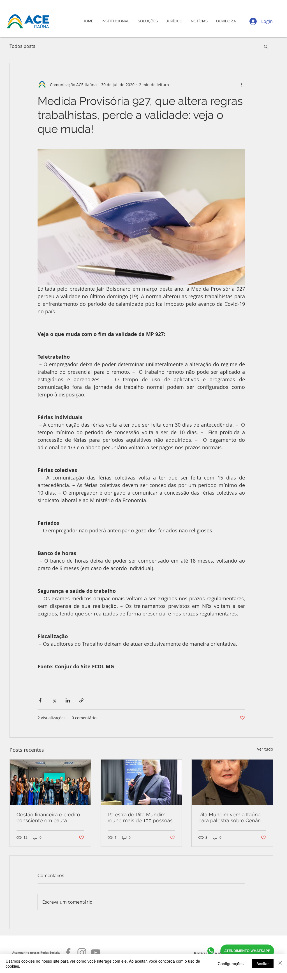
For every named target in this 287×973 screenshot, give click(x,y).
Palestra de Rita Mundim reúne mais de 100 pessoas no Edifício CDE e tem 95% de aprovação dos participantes (140, 817)
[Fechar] (280, 963)
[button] (266, 46)
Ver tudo (265, 749)
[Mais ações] (241, 84)
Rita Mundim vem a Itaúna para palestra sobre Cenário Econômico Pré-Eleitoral (231, 817)
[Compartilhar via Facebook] (40, 700)
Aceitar (262, 963)
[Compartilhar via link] (81, 700)
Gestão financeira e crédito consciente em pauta (48, 817)
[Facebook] (68, 952)
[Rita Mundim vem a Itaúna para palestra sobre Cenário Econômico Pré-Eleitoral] (232, 782)
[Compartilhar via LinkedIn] (67, 700)
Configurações (231, 963)
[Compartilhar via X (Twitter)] (54, 700)
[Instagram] (82, 952)
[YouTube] (95, 952)
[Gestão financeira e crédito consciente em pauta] (50, 782)
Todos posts (22, 46)
